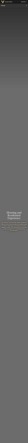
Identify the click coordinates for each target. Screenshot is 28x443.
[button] (24, 2)
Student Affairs (8, 1)
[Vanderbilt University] (2, 2)
